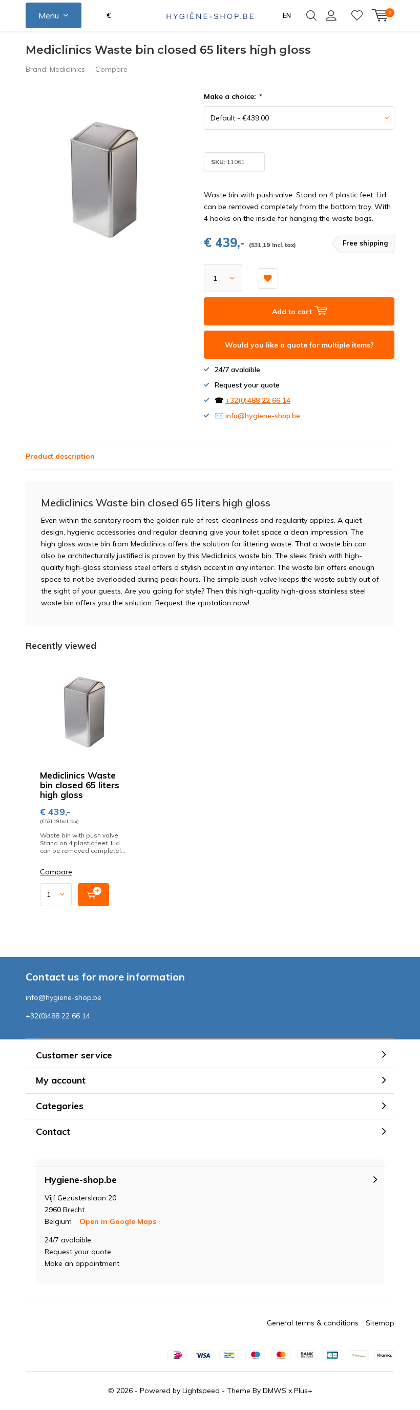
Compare (111, 69)
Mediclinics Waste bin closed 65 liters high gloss (79, 785)
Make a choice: (232, 96)
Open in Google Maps (117, 1221)
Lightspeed (201, 1390)
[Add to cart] (93, 894)
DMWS (274, 1390)
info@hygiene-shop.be (262, 415)
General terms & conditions (313, 1322)
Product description (60, 456)
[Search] (311, 15)
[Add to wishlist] (268, 278)
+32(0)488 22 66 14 (257, 400)
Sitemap (380, 1322)
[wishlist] (357, 15)
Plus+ (303, 1390)
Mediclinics (67, 69)
